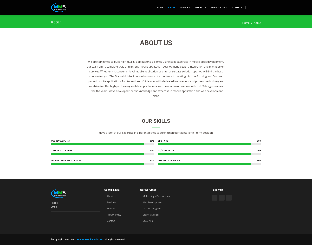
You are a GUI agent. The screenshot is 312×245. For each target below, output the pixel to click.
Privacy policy (114, 215)
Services (185, 7)
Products (200, 7)
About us (111, 196)
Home (160, 7)
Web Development (152, 202)
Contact (237, 7)
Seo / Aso (148, 221)
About (171, 7)
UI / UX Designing (152, 208)
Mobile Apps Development (157, 196)
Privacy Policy (219, 7)
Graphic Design (151, 215)
